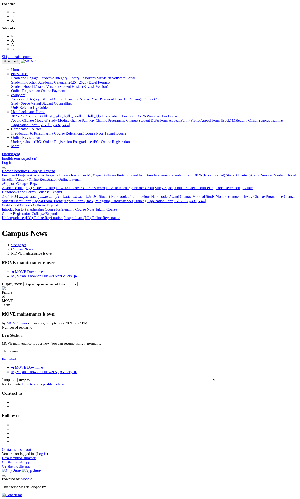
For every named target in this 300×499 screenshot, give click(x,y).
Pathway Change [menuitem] (95, 120)
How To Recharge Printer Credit (130, 188)
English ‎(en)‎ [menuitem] (11, 158)
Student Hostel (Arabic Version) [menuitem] (35, 86)
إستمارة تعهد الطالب (190, 201)
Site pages (18, 245)
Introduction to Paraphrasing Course (28, 209)
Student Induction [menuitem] (24, 82)
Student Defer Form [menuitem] (154, 120)
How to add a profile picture (43, 384)
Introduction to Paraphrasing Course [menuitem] (38, 133)
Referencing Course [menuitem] (81, 133)
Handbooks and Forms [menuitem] (28, 112)
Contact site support (16, 449)
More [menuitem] (15, 146)
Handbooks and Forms (32, 192)
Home (7, 171)
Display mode (12, 284)
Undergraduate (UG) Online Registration (32, 218)
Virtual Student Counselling (194, 188)
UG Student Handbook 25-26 (114, 196)
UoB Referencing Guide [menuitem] (29, 108)
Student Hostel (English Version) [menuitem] (84, 86)
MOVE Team (17, 323)
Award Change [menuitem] (23, 120)
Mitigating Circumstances (114, 201)
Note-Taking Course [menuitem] (111, 133)
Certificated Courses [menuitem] (26, 129)
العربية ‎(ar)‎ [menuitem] (29, 158)
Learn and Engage (15, 175)
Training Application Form (153, 201)
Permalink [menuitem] (9, 359)
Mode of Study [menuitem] (46, 120)
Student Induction (140, 175)
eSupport (21, 184)
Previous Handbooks (152, 196)
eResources (33, 171)
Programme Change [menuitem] (123, 120)
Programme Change (280, 196)
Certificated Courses (30, 205)
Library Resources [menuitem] (82, 78)
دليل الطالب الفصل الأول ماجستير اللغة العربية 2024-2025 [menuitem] (56, 116)
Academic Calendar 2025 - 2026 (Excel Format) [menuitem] (74, 82)
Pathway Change (252, 196)
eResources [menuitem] (19, 74)
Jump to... (9, 380)
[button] (11, 154)
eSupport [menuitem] (18, 95)
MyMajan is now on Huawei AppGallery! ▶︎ (44, 276)
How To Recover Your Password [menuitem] (90, 99)
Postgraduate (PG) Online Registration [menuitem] (101, 142)
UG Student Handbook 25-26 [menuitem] (124, 116)
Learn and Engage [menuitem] (25, 78)
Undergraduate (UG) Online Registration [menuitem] (42, 142)
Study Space (164, 188)
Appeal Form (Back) (79, 201)
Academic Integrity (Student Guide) (28, 188)
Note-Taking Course (102, 209)
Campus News (22, 249)
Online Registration (43, 179)
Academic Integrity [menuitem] (53, 78)
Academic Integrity (44, 175)
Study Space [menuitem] (21, 103)
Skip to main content (17, 57)
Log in (7, 163)
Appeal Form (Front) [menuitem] (184, 120)
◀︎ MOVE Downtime (27, 272)
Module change (227, 196)
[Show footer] (4, 476)
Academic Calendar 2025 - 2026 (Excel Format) (189, 175)
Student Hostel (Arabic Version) (249, 175)
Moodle (26, 479)
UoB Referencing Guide (234, 188)
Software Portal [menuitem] (123, 78)
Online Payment (70, 179)
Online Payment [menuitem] (53, 91)
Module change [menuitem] (70, 120)
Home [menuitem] (15, 70)
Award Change (180, 196)
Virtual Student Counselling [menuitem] (51, 103)
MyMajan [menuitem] (104, 78)
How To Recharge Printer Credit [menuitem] (139, 99)
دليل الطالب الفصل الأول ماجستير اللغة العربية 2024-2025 (46, 196)
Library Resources (72, 175)
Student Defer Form (16, 201)
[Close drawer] (4, 168)
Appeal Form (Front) (47, 201)
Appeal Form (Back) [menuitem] (216, 120)
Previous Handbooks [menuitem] (162, 116)
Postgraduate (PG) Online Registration (92, 218)
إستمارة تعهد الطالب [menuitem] (54, 125)
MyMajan (94, 175)
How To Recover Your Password (80, 188)
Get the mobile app (16, 462)
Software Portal (114, 175)
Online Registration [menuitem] (26, 91)
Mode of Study (203, 196)
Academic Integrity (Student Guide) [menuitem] (38, 99)
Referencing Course (71, 209)
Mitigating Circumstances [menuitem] (251, 120)
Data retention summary (19, 458)
